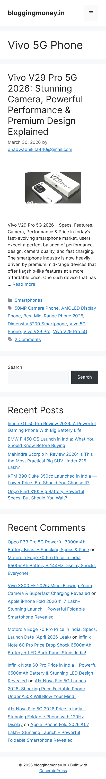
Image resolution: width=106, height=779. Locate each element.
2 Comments (28, 339)
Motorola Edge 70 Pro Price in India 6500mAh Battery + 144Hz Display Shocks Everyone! (52, 565)
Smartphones (28, 300)
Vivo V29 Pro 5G (70, 331)
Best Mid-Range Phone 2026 (53, 315)
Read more (24, 284)
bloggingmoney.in (36, 13)
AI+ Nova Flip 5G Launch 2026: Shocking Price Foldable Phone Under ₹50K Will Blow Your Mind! (47, 688)
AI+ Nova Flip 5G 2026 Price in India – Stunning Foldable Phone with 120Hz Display (47, 716)
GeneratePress (53, 770)
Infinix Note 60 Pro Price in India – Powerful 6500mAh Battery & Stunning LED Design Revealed (53, 672)
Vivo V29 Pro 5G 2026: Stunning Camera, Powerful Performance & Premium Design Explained (45, 104)
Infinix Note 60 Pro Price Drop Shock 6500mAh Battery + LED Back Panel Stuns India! (49, 644)
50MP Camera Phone (37, 308)
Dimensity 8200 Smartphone (37, 323)
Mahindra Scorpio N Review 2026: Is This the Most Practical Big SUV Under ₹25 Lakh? (50, 461)
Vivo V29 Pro (36, 331)
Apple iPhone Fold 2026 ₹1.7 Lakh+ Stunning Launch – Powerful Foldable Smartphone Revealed (46, 609)
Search (15, 367)
